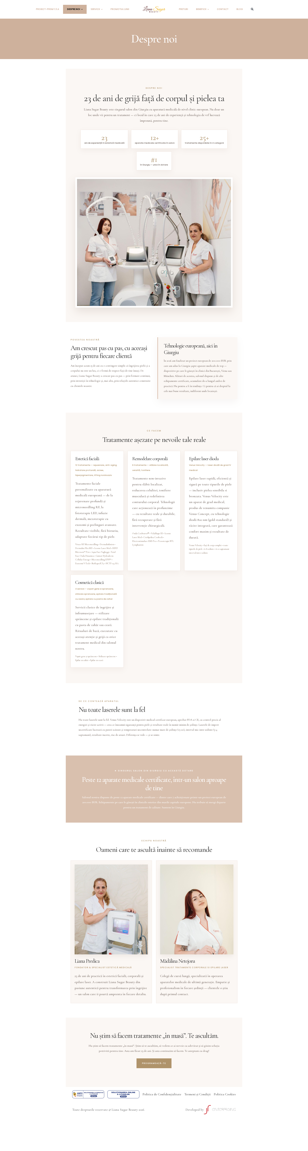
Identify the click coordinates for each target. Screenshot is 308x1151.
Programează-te (154, 1063)
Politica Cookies (225, 1094)
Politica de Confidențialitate (161, 1094)
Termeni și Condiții (197, 1094)
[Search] (252, 9)
